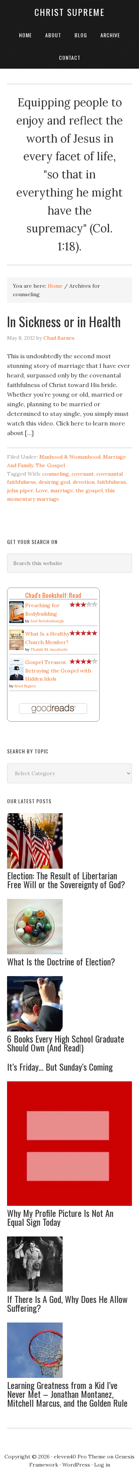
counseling (55, 474)
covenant (83, 474)
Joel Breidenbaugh (47, 621)
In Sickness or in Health (64, 321)
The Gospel (50, 465)
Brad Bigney (25, 686)
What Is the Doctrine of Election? (61, 961)
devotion (84, 482)
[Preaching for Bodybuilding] (16, 621)
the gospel (89, 490)
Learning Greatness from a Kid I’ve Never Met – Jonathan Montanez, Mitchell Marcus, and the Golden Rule (67, 1393)
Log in (102, 1464)
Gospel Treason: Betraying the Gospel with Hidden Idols (58, 670)
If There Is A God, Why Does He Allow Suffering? (67, 1303)
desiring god (54, 482)
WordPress (76, 1464)
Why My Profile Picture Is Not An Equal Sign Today (60, 1217)
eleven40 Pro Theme (80, 1456)
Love (42, 490)
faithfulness (111, 482)
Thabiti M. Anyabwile (49, 649)
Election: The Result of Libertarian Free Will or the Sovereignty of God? (66, 880)
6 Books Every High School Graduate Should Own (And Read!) (65, 1043)
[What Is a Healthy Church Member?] (16, 648)
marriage (61, 490)
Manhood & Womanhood (69, 457)
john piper (20, 490)
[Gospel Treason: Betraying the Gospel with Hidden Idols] (16, 679)
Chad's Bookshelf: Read (53, 595)
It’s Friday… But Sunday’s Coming (60, 1066)
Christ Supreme (69, 11)
